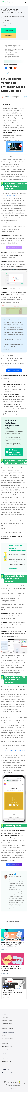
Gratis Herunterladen (14, 247)
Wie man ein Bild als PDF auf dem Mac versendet (14, 50)
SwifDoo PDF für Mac (7, 1020)
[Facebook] (3, 1073)
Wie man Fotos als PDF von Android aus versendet (12, 57)
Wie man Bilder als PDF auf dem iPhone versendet (13, 53)
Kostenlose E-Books (7, 1046)
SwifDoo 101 (5, 1043)
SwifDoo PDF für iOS (7, 1026)
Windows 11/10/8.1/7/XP (15, 452)
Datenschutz (5, 1064)
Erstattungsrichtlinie (6, 1061)
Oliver (11, 874)
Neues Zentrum (5, 1041)
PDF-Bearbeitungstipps (7, 1038)
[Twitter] (7, 1073)
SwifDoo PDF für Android (8, 1028)
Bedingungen (5, 1058)
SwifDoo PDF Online (7, 1023)
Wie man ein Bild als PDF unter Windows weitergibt (13, 46)
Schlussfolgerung (9, 61)
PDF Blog (7, 72)
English (25, 97)
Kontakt (4, 1056)
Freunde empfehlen (6, 1049)
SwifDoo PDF (11, 196)
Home (2, 72)
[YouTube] (12, 1073)
